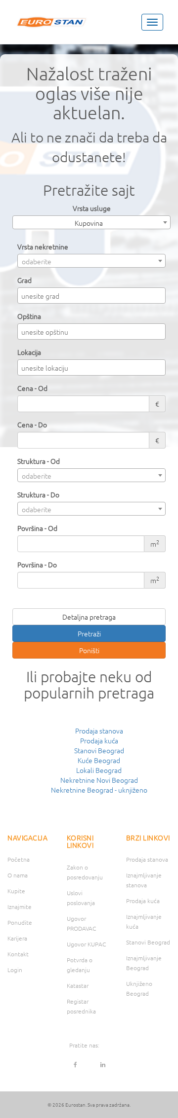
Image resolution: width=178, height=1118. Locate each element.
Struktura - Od (38, 461)
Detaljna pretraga (89, 617)
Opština (29, 316)
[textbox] (94, 295)
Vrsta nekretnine (42, 246)
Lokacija (29, 352)
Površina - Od (37, 528)
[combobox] (91, 222)
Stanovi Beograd (99, 750)
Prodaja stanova (99, 730)
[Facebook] (76, 1064)
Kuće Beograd (99, 760)
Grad (24, 280)
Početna (18, 859)
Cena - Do (32, 424)
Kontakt (18, 954)
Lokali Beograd (99, 770)
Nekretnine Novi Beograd (99, 780)
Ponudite (19, 922)
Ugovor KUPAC (86, 944)
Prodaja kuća (99, 740)
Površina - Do (37, 564)
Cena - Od (32, 388)
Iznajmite (19, 906)
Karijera (17, 938)
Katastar (78, 985)
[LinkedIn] (103, 1064)
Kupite (16, 891)
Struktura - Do (38, 494)
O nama (17, 875)
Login (14, 970)
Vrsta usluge (92, 208)
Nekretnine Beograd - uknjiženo (99, 790)
